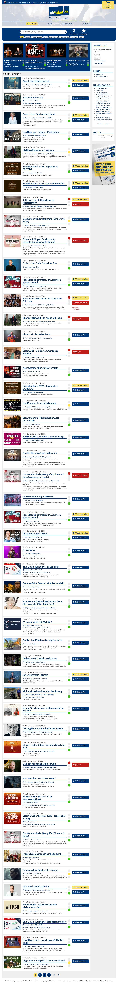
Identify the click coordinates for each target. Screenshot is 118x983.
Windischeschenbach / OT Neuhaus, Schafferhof (39, 154)
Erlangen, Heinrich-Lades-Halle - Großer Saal (38, 85)
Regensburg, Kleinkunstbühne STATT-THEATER (39, 118)
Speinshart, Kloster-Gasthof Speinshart (36, 225)
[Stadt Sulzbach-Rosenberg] (24, 321)
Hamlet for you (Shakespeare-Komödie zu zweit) (34, 62)
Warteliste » (75, 308)
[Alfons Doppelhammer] (24, 286)
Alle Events (32, 24)
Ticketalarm (67, 24)
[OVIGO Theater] (24, 225)
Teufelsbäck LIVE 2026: (31, 101)
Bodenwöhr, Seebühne (32, 267)
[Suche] (21, 32)
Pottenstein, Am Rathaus (32, 371)
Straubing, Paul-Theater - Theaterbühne (37, 964)
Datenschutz (84, 981)
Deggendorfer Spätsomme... (104, 119)
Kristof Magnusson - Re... (103, 111)
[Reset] (65, 32)
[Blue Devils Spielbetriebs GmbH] (24, 572)
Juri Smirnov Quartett (102, 101)
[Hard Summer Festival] (24, 338)
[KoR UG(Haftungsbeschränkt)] (24, 173)
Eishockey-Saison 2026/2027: (33, 570)
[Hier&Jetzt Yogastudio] (24, 662)
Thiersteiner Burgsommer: (32, 553)
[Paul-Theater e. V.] (24, 964)
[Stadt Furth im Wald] (24, 874)
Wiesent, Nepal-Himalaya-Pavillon (35, 662)
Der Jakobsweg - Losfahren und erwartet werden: (39, 694)
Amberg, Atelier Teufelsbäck (33, 103)
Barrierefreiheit (94, 981)
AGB (28, 2)
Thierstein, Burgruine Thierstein (34, 556)
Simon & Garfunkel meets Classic (54, 61)
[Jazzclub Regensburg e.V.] (24, 678)
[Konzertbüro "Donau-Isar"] (24, 537)
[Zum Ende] (59, 974)
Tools (40, 2)
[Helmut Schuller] (24, 697)
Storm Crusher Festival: (31, 802)
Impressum (54, 2)
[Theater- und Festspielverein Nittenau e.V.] (24, 500)
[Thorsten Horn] (24, 357)
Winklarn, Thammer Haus (32, 840)
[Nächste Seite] (54, 974)
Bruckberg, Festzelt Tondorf (33, 537)
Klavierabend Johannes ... (103, 95)
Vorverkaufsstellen (14, 2)
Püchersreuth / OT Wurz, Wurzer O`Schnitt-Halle (40, 751)
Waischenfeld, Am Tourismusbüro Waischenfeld (39, 782)
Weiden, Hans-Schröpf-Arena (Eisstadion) (37, 572)
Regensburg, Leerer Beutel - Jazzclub (36, 678)
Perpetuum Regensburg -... (104, 109)
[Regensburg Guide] (24, 457)
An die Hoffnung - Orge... (103, 103)
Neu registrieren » (99, 63)
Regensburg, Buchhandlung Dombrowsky (37, 714)
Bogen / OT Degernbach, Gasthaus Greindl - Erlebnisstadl (42, 481)
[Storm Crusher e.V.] (24, 751)
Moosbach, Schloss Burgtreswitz (34, 357)
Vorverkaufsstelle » (101, 76)
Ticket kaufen (80, 85)
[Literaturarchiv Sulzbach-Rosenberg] (24, 732)
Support (34, 2)
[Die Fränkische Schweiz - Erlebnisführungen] (24, 135)
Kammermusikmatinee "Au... (104, 107)
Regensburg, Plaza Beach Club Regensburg (38, 457)
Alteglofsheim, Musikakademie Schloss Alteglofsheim (40, 206)
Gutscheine (87, 24)
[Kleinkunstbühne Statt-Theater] (24, 118)
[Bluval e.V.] (24, 911)
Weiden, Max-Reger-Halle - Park (34, 440)
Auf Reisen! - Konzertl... (103, 97)
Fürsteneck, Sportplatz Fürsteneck (35, 286)
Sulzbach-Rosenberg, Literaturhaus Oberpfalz (39, 732)
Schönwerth (99, 90)
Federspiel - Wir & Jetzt (77, 60)
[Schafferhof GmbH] (24, 154)
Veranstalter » (100, 74)
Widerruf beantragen (106, 981)
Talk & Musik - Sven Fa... (103, 105)
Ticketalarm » (76, 309)
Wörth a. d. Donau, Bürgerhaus (34, 697)
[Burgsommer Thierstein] (24, 556)
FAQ (24, 2)
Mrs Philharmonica (101, 88)
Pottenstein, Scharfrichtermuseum (35, 135)
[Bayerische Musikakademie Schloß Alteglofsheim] (24, 206)
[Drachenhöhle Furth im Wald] (24, 644)
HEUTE (49, 24)
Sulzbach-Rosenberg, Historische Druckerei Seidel (40, 321)
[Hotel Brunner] (24, 103)
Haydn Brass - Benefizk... (103, 117)
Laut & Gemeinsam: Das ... (103, 99)
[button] (97, 58)
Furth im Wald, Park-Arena (33, 644)
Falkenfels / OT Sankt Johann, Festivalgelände (38, 338)
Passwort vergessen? (100, 61)
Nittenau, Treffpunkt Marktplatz (34, 500)
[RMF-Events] (24, 85)
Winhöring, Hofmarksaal (32, 521)
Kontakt (46, 2)
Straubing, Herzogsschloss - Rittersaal (36, 911)
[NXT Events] (24, 440)
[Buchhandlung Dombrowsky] (24, 714)
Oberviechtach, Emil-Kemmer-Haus (35, 246)
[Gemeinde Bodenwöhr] (24, 267)
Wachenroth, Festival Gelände (34, 173)
